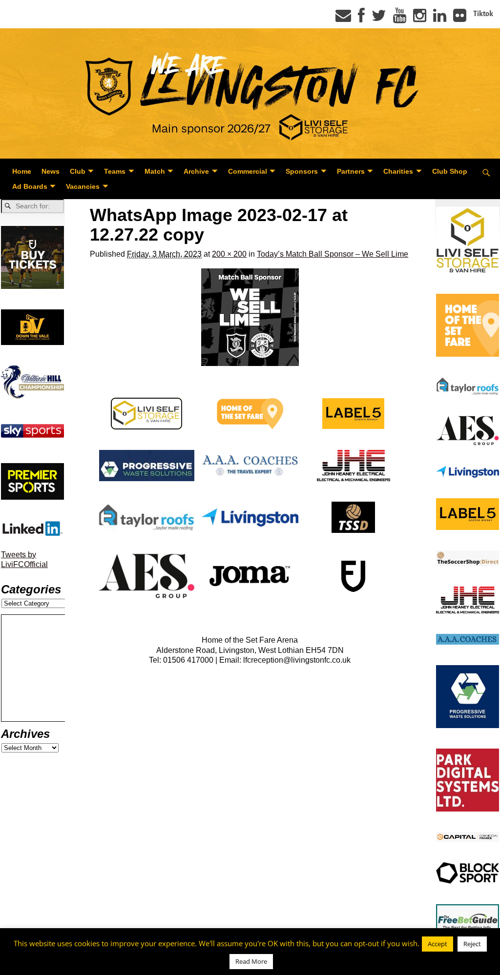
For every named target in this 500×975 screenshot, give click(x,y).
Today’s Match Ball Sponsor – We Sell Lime (332, 254)
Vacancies (83, 186)
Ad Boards (29, 186)
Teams (114, 171)
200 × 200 (229, 254)
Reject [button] (472, 943)
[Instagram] (419, 18)
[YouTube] (399, 18)
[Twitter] (379, 18)
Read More (251, 961)
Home (21, 171)
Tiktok (483, 14)
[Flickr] (459, 18)
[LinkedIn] (439, 18)
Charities (398, 171)
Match (155, 171)
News (51, 171)
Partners (351, 171)
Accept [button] (437, 943)
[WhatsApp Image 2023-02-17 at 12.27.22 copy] (250, 317)
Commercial (247, 171)
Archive (196, 171)
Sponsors (302, 171)
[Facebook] (361, 18)
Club (77, 171)
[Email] (343, 18)
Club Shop (449, 171)
